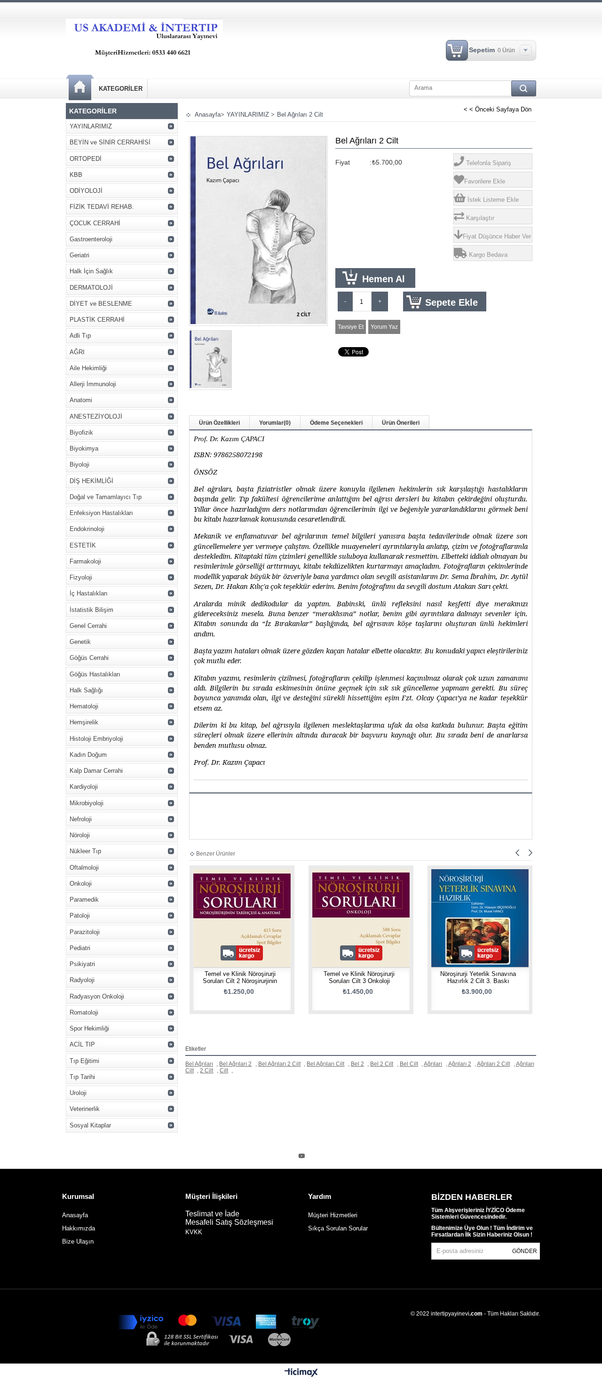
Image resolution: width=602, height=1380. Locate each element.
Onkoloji (81, 883)
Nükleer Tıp (85, 851)
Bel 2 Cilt (381, 1064)
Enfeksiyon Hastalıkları (101, 512)
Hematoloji (84, 706)
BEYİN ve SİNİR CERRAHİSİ (110, 142)
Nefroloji (81, 819)
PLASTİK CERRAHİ (97, 319)
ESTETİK (83, 545)
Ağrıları (433, 1064)
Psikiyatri (82, 964)
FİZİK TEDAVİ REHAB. (102, 206)
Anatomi (81, 400)
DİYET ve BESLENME (101, 303)
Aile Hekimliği (88, 368)
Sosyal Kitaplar (90, 1125)
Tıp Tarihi (82, 1076)
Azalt (345, 301)
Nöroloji (80, 835)
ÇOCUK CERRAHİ (95, 223)
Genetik (80, 641)
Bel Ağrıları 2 (235, 1064)
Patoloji (80, 915)
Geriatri (79, 255)
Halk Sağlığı (86, 690)
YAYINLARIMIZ (91, 126)
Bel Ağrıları (199, 1064)
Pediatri (80, 948)
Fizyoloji (81, 577)
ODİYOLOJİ (86, 190)
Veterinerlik (85, 1108)
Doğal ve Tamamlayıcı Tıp (106, 496)
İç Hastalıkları (89, 593)
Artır (380, 301)
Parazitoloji (85, 932)
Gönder (524, 1251)
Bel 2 (357, 1064)
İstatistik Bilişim (91, 609)
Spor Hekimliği (89, 1028)
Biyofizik (81, 432)
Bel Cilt (409, 1064)
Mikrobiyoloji (86, 803)
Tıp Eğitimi (84, 1060)
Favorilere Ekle (268, 928)
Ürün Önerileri (401, 423)
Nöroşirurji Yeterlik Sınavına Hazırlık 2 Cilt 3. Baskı (478, 977)
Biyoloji (79, 464)
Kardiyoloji (84, 786)
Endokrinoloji (87, 528)
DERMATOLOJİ (91, 287)
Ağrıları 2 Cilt (493, 1064)
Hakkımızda (78, 1228)
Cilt (224, 1070)
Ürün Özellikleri (219, 423)
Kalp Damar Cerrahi (96, 770)
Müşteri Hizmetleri (332, 1215)
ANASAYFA (80, 88)
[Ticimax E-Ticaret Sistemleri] (301, 1373)
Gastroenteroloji (91, 239)
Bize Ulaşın (78, 1241)
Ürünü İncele (243, 928)
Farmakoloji (85, 561)
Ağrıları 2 (459, 1064)
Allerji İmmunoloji (93, 384)
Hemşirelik (84, 722)
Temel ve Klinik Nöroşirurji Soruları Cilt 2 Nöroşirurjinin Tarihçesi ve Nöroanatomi (240, 980)
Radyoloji (82, 979)
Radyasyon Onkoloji (97, 996)
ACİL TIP (82, 1044)
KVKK (193, 1232)
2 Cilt (206, 1070)
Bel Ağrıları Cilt (325, 1064)
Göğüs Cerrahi (89, 657)
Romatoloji (84, 1012)
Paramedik (84, 899)
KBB (76, 174)
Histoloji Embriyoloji (96, 738)
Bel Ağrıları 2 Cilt (279, 1064)
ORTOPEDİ (86, 158)
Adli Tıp (80, 335)
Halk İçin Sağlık (91, 271)
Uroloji (78, 1092)
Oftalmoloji (84, 867)
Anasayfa (75, 1215)
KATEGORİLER (121, 88)
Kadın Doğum (88, 754)
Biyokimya (84, 448)
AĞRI (77, 352)
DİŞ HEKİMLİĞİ (91, 480)
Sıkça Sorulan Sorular (338, 1228)
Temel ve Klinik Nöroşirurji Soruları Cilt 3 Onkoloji (359, 977)
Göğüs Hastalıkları (95, 674)
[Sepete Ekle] (216, 928)
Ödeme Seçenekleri (336, 423)
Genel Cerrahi (88, 625)
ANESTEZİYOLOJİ (96, 416)
